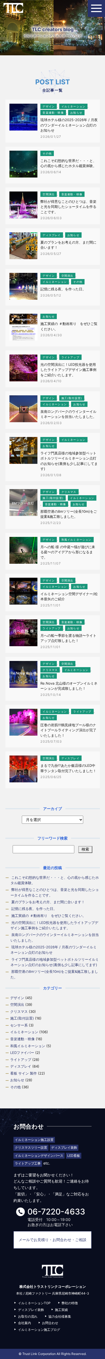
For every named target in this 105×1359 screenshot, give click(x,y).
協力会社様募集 (59, 1316)
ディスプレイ (52, 235)
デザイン (49, 106)
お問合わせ (50, 1323)
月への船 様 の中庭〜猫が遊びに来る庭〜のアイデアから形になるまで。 (67, 552)
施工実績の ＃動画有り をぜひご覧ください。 (48, 915)
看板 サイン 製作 (23, 1073)
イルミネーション (73, 106)
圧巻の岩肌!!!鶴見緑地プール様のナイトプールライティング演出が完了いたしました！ (68, 730)
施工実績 (61, 1310)
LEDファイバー (22, 1052)
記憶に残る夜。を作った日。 (63, 289)
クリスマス (68, 491)
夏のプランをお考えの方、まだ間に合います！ (48, 902)
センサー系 (19, 1025)
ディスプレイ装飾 (31, 1310)
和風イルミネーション (76, 539)
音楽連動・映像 (53, 112)
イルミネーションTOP (34, 1303)
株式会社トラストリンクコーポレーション (13, 9)
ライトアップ (70, 357)
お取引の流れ (27, 1316)
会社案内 (24, 1323)
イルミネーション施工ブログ (39, 1330)
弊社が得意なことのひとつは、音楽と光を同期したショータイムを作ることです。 (68, 206)
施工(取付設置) (71, 398)
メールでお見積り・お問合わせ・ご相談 (52, 1239)
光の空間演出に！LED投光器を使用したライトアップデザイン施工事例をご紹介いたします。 (68, 369)
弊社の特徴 (70, 1303)
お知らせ (76, 112)
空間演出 (49, 194)
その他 (47, 153)
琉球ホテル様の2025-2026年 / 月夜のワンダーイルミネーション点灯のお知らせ (69, 125)
